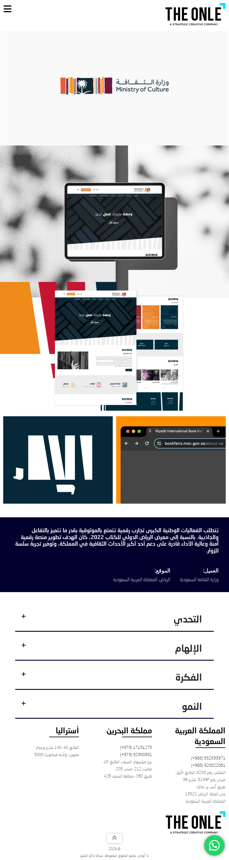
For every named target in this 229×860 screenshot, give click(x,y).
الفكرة (188, 678)
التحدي (188, 620)
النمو (192, 707)
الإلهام (188, 649)
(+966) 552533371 (208, 758)
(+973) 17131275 (136, 748)
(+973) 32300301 (136, 755)
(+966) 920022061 (208, 765)
